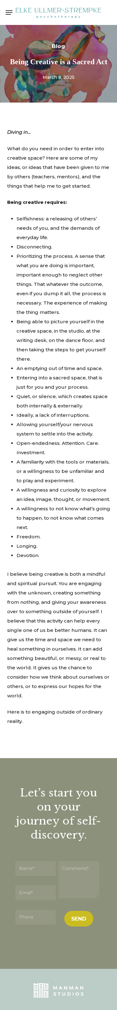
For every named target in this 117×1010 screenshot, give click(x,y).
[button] (9, 12)
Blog (58, 46)
